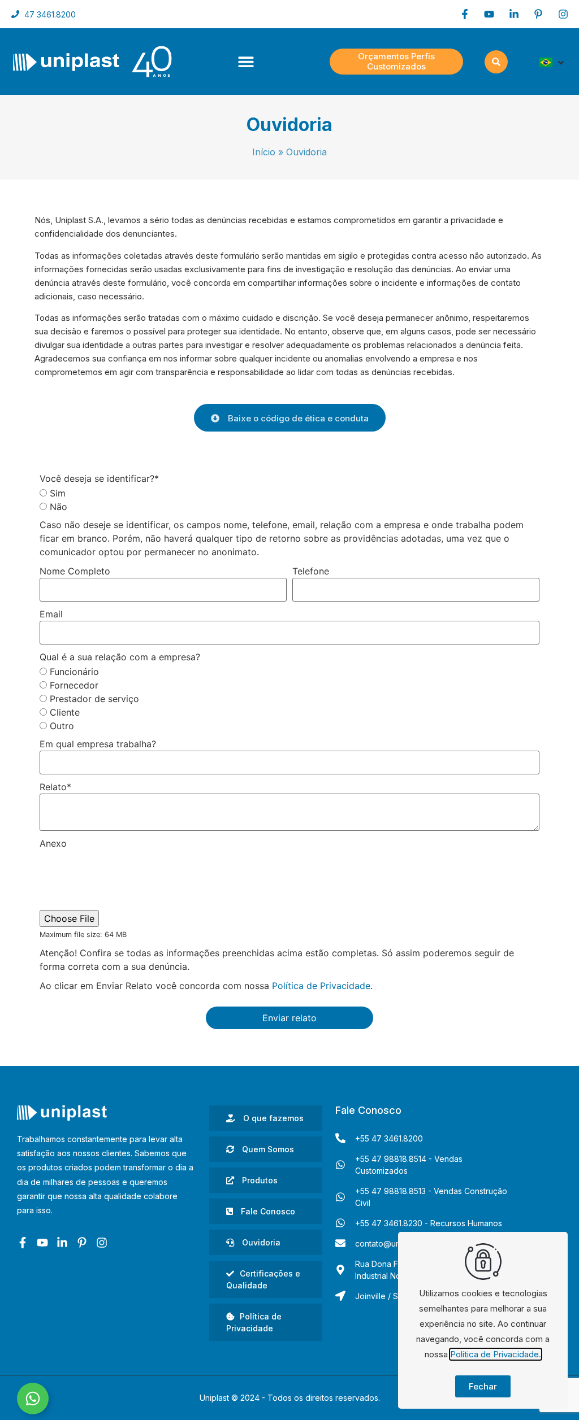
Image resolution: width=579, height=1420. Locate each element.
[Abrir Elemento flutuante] (33, 1398)
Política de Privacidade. (495, 1354)
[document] (289, 710)
